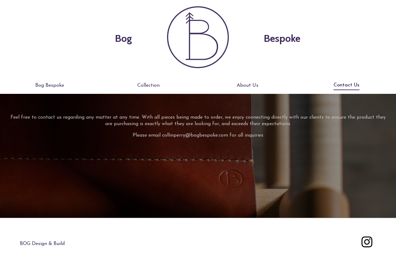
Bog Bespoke (49, 85)
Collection (148, 85)
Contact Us (346, 85)
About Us (247, 85)
